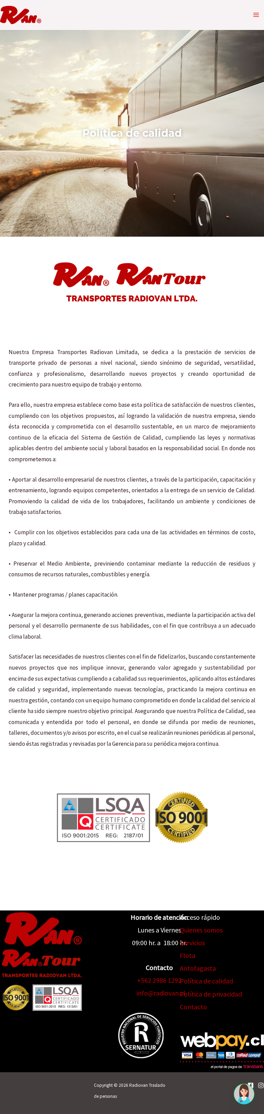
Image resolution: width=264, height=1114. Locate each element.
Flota (187, 955)
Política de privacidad (211, 994)
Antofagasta (198, 968)
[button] (244, 1094)
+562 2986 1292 (159, 980)
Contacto (193, 1006)
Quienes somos (201, 930)
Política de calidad (206, 981)
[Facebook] (251, 1085)
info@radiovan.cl (160, 993)
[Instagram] (261, 1085)
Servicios (192, 942)
